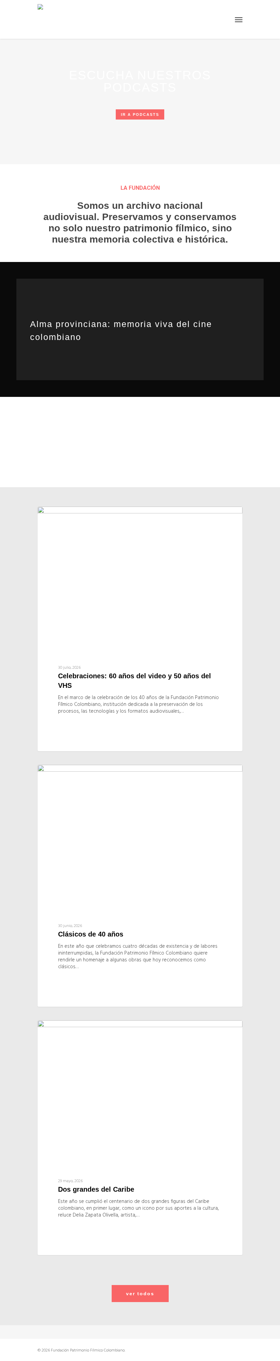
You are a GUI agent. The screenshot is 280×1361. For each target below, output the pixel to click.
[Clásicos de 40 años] (140, 886)
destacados (68, 517)
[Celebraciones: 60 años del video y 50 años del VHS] (140, 629)
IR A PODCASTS (140, 114)
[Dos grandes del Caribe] (140, 1137)
